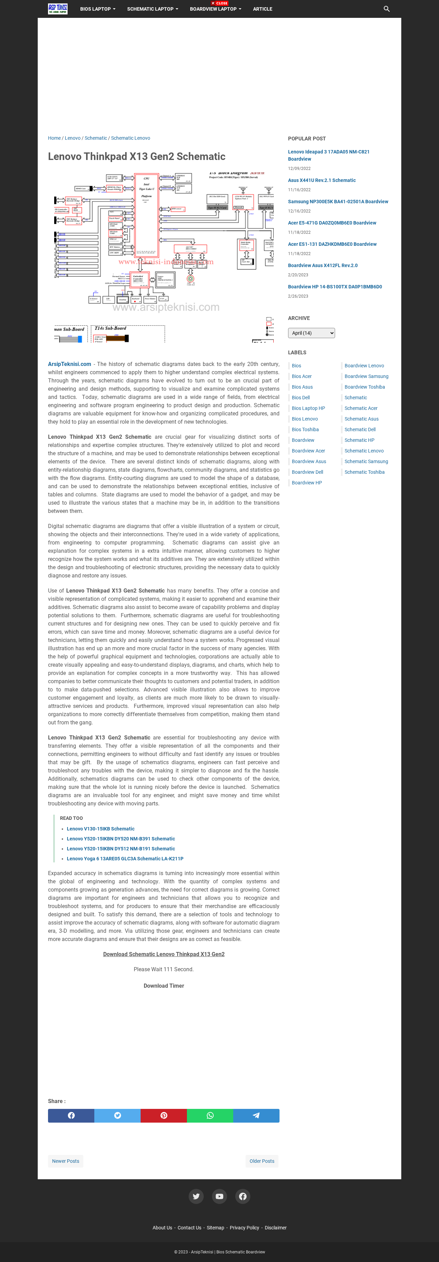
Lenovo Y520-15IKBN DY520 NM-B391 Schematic (121, 838)
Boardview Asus (309, 461)
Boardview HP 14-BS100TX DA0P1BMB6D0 (335, 286)
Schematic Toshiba (365, 472)
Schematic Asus (362, 419)
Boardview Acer (308, 451)
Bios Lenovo (305, 419)
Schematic (356, 397)
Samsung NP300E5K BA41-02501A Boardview (338, 201)
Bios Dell (301, 397)
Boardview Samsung (367, 376)
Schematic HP (360, 440)
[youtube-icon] (219, 1196)
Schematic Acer (361, 408)
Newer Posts (65, 1161)
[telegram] (256, 1116)
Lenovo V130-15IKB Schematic (100, 828)
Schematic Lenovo (364, 451)
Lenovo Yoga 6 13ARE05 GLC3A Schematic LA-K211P (125, 858)
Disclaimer (276, 1227)
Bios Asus (302, 387)
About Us (162, 1227)
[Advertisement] (164, 1042)
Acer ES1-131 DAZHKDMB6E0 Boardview (332, 244)
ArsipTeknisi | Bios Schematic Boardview (228, 1252)
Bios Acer (302, 376)
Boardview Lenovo (364, 365)
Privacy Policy (244, 1227)
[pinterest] (164, 1116)
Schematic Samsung (366, 461)
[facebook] (71, 1116)
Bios (296, 365)
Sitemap (215, 1227)
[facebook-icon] (242, 1196)
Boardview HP (307, 482)
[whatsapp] (210, 1116)
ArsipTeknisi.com (69, 364)
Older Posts (262, 1161)
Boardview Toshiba (365, 387)
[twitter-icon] (196, 1196)
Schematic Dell (360, 429)
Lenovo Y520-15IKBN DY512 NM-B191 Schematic (121, 848)
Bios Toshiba (305, 429)
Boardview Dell (307, 472)
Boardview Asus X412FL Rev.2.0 (323, 265)
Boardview (303, 440)
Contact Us (189, 1227)
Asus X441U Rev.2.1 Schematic (322, 180)
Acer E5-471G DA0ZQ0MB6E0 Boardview (332, 223)
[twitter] (117, 1116)
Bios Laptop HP (308, 408)
